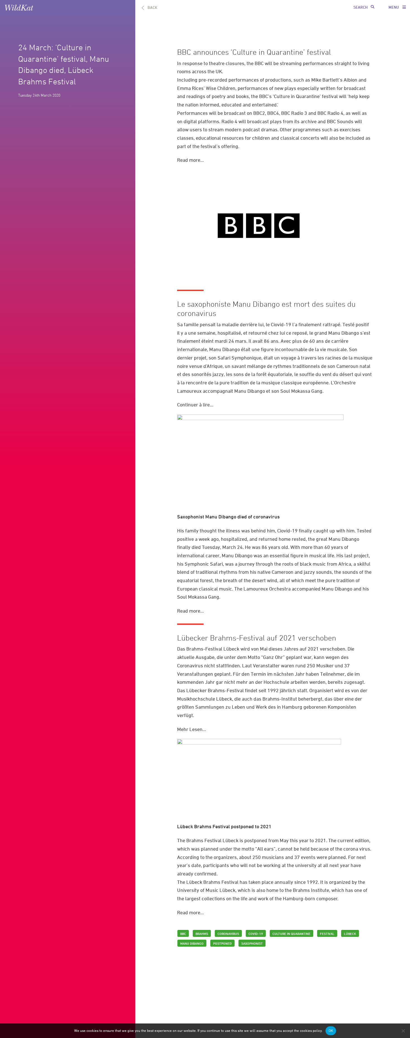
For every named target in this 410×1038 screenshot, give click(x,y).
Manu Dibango (343, 333)
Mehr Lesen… (191, 729)
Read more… (190, 160)
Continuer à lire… (195, 405)
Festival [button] (327, 933)
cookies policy (311, 1031)
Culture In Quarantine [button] (291, 933)
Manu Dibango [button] (192, 943)
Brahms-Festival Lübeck (212, 649)
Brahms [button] (202, 933)
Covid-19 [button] (256, 933)
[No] (403, 1031)
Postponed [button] (222, 943)
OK (331, 1031)
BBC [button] (183, 933)
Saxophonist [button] (252, 943)
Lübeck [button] (350, 933)
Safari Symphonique (239, 358)
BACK (152, 7)
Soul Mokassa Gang (301, 391)
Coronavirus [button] (228, 933)
